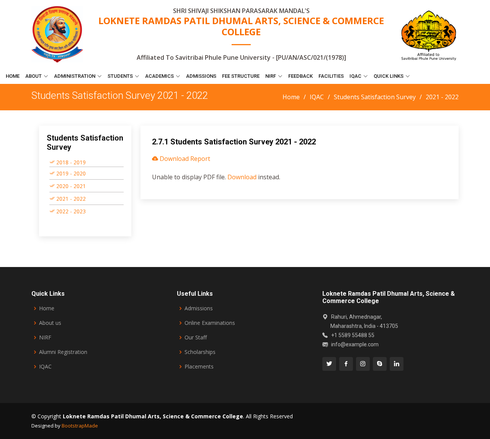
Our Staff (196, 337)
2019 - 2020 (70, 173)
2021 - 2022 (70, 198)
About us (50, 323)
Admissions (201, 76)
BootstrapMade (80, 425)
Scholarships (200, 352)
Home (13, 76)
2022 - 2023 (70, 211)
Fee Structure (241, 76)
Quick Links (388, 76)
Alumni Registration (63, 352)
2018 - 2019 (70, 162)
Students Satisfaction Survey (375, 97)
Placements (199, 366)
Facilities (331, 76)
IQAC (355, 76)
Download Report (184, 158)
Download (241, 177)
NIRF (45, 337)
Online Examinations (210, 323)
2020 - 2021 (70, 186)
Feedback (300, 76)
